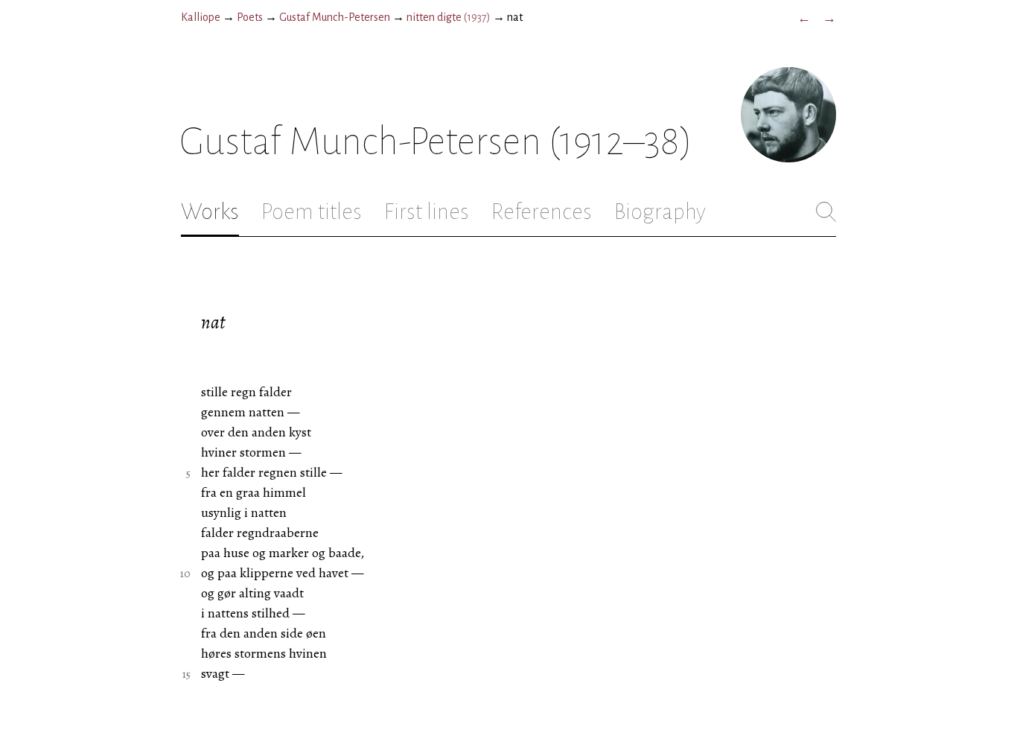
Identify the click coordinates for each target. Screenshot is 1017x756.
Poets (250, 17)
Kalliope (200, 17)
